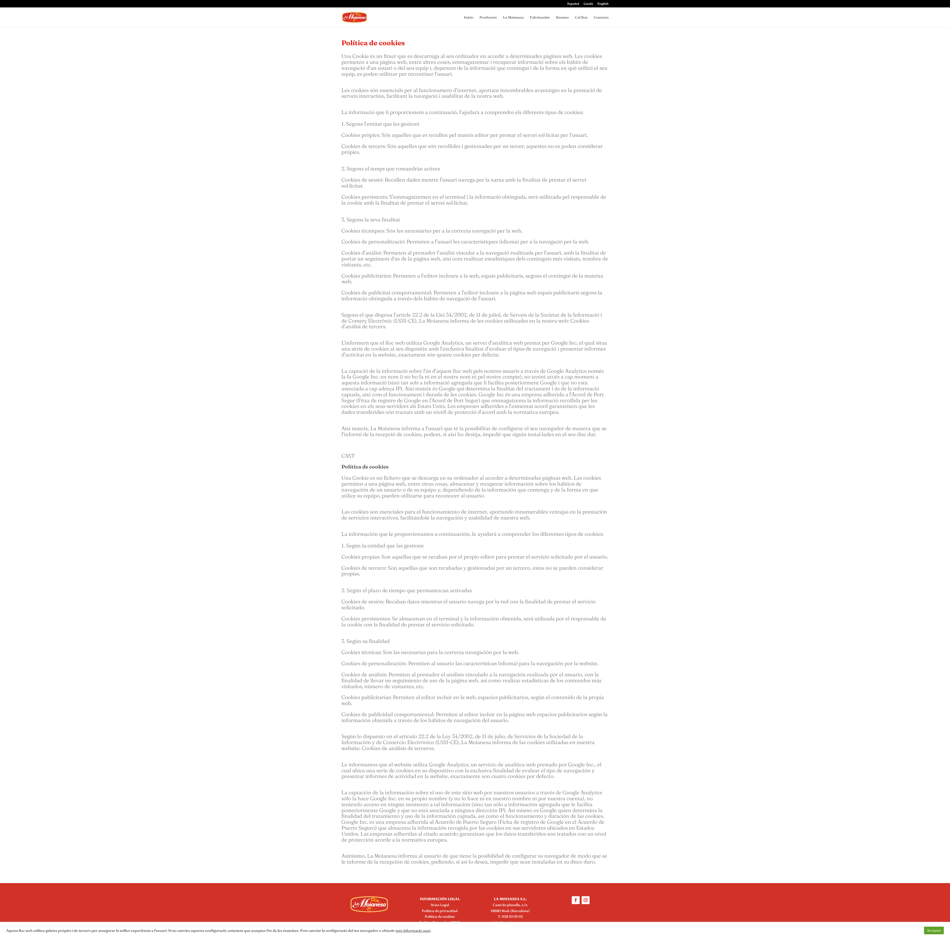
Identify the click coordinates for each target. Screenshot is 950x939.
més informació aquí (412, 930)
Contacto (601, 18)
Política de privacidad (440, 911)
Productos (488, 18)
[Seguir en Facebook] (576, 900)
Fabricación (540, 18)
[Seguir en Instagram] (586, 900)
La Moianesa (513, 18)
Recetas (562, 18)
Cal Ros (581, 18)
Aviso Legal (439, 905)
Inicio (468, 18)
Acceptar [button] (934, 930)
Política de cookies (440, 916)
